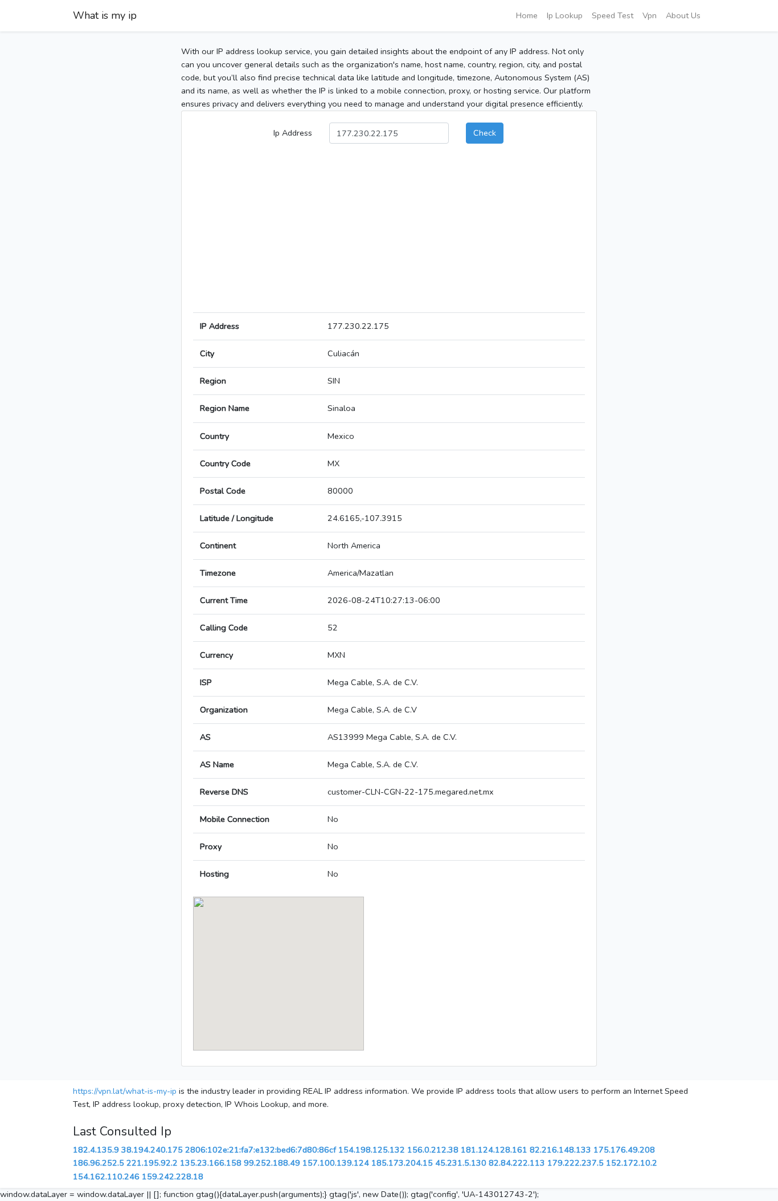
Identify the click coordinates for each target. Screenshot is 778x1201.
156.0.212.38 (432, 1149)
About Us (683, 15)
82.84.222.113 (517, 1163)
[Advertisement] (389, 232)
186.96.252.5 (98, 1163)
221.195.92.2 (152, 1163)
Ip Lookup (565, 15)
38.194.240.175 (152, 1149)
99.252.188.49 (272, 1163)
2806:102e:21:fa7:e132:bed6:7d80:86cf (260, 1149)
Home (527, 15)
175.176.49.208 (624, 1149)
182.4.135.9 (96, 1149)
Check (484, 133)
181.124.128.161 (494, 1149)
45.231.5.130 (460, 1163)
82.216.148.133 (560, 1149)
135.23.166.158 (210, 1163)
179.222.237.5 (575, 1163)
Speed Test (612, 15)
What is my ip (105, 15)
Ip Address (292, 133)
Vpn (649, 15)
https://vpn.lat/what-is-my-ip (125, 1091)
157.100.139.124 (335, 1163)
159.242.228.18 (172, 1176)
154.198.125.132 (371, 1149)
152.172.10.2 (631, 1163)
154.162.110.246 (106, 1176)
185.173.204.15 (402, 1163)
